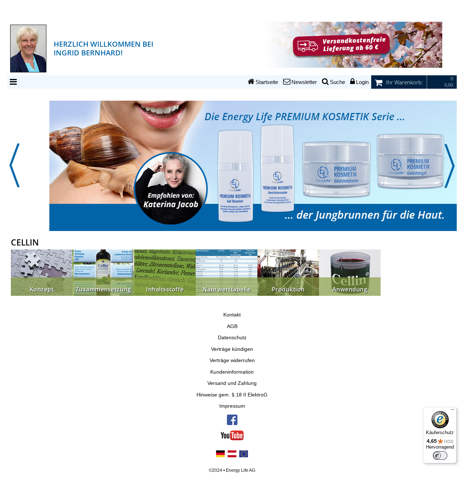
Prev (14, 165)
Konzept (42, 289)
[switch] (440, 455)
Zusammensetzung (103, 289)
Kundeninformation (232, 372)
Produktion (288, 289)
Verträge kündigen (232, 349)
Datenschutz (232, 337)
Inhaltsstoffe (165, 289)
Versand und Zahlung (232, 383)
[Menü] (452, 411)
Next (449, 165)
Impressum (232, 406)
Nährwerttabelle (227, 289)
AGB (232, 326)
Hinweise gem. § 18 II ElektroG (232, 395)
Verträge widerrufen (232, 360)
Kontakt (232, 315)
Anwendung (350, 289)
